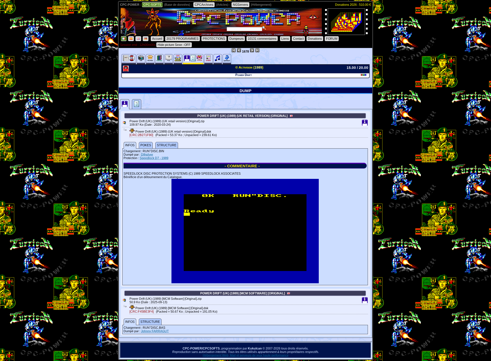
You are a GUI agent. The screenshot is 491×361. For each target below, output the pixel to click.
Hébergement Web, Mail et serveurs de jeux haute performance (245, 355)
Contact (298, 38)
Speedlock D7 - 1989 (154, 158)
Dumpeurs (236, 38)
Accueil (157, 38)
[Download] (132, 131)
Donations (315, 38)
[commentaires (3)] (227, 59)
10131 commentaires (262, 38)
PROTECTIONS (214, 38)
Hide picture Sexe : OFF (174, 44)
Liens (285, 38)
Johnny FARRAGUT (155, 331)
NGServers (240, 4)
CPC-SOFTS (152, 4)
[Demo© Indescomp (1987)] (346, 33)
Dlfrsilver (147, 154)
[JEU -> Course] (126, 70)
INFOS (130, 145)
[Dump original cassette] (136, 104)
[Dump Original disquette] (124, 104)
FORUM (331, 38)
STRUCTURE (166, 145)
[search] (264, 28)
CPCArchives (204, 4)
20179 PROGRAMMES (182, 38)
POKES (145, 145)
